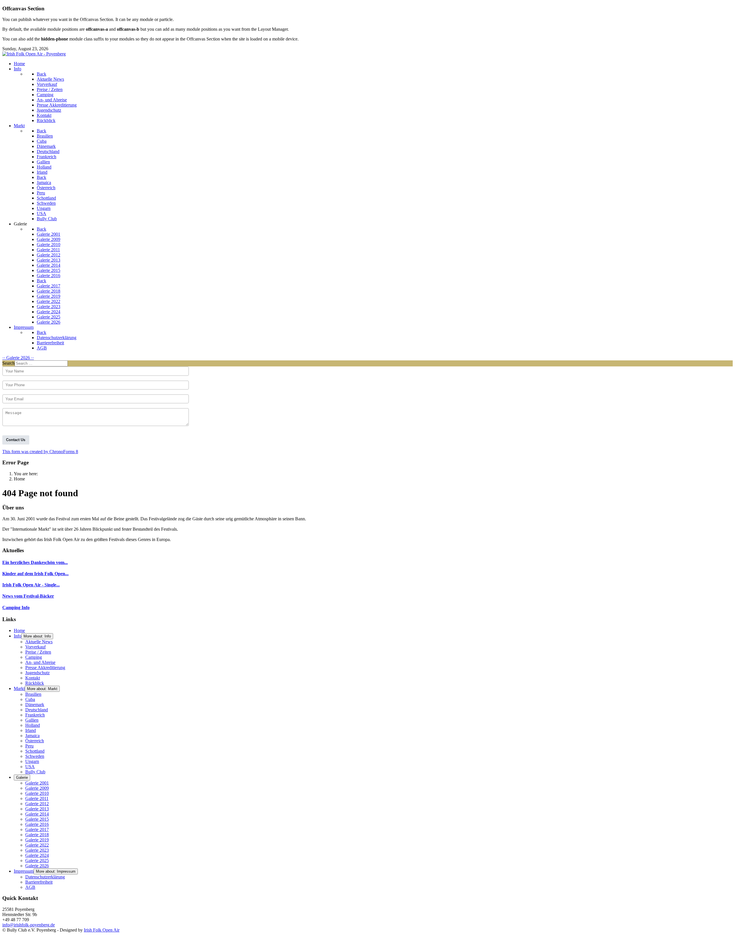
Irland (30, 730)
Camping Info (16, 607)
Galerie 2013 (37, 808)
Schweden (34, 756)
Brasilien (33, 694)
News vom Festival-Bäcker (28, 596)
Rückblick (34, 683)
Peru (29, 745)
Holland (32, 725)
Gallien (31, 720)
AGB (30, 887)
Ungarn (32, 761)
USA (30, 766)
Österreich (34, 740)
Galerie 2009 (37, 788)
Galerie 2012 (37, 803)
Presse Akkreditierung (45, 667)
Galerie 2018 (37, 834)
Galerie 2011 (37, 798)
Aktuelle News (39, 641)
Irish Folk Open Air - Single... (31, 584)
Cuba (30, 699)
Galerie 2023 (37, 850)
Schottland (35, 751)
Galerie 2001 (37, 783)
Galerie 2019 (37, 839)
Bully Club (35, 771)
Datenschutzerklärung (45, 876)
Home (19, 630)
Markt (19, 688)
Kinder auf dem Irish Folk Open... (35, 573)
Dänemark (34, 704)
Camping (33, 657)
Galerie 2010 (37, 793)
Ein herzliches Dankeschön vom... (35, 562)
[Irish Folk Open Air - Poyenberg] (34, 53)
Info (17, 635)
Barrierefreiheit (39, 882)
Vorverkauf (35, 646)
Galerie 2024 (37, 855)
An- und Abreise (40, 662)
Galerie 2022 (37, 845)
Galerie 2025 (37, 860)
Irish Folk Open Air (101, 930)
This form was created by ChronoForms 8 (40, 451)
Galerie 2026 (37, 865)
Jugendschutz (37, 672)
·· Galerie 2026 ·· (18, 357)
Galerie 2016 (37, 824)
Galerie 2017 (37, 829)
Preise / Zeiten (38, 652)
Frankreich (35, 714)
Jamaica (32, 735)
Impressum (24, 871)
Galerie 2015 (37, 819)
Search (8, 363)
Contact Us (15, 440)
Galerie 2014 (37, 814)
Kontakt (32, 677)
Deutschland (36, 709)
